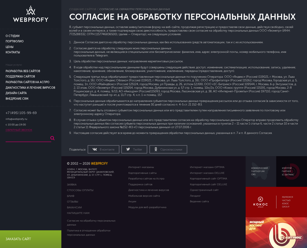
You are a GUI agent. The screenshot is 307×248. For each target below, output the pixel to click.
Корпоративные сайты (142, 173)
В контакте (106, 149)
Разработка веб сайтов (23, 71)
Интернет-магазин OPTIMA (207, 167)
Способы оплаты (80, 190)
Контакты (13, 52)
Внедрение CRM (17, 98)
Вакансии (74, 207)
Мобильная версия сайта (144, 195)
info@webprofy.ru (16, 119)
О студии (13, 36)
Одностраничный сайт (204, 190)
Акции (132, 201)
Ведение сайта (199, 201)
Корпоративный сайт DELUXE (208, 184)
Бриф (70, 196)
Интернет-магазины (141, 167)
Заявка (72, 184)
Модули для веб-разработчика (147, 207)
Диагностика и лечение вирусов (30, 87)
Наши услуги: (14, 64)
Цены (9, 47)
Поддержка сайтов (20, 76)
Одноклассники (171, 149)
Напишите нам (78, 213)
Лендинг (195, 195)
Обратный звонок (19, 130)
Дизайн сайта (16, 93)
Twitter (137, 149)
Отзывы (72, 201)
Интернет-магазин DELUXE (207, 173)
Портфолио (15, 41)
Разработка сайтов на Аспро (27, 82)
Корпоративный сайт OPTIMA (208, 178)
